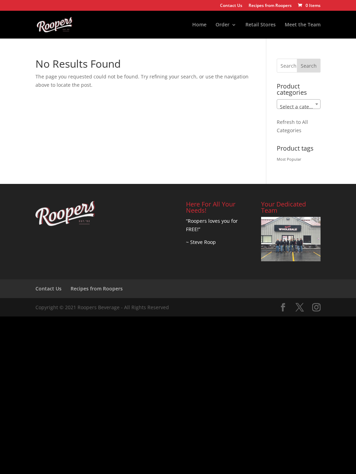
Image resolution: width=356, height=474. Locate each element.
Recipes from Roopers (270, 5)
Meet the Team (303, 25)
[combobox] (299, 104)
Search (309, 65)
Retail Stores (260, 25)
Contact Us (231, 5)
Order (222, 25)
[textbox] (298, 107)
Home (199, 25)
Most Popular (289, 159)
